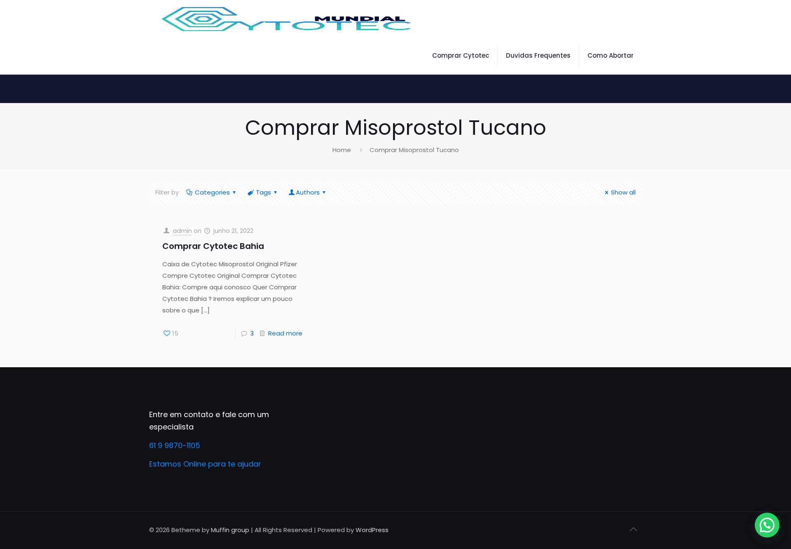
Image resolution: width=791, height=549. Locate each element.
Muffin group (230, 530)
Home (341, 149)
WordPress (372, 530)
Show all (623, 192)
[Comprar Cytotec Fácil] (287, 18)
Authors (308, 192)
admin (182, 230)
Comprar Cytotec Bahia (213, 246)
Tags (263, 192)
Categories (212, 192)
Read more (285, 333)
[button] (767, 525)
